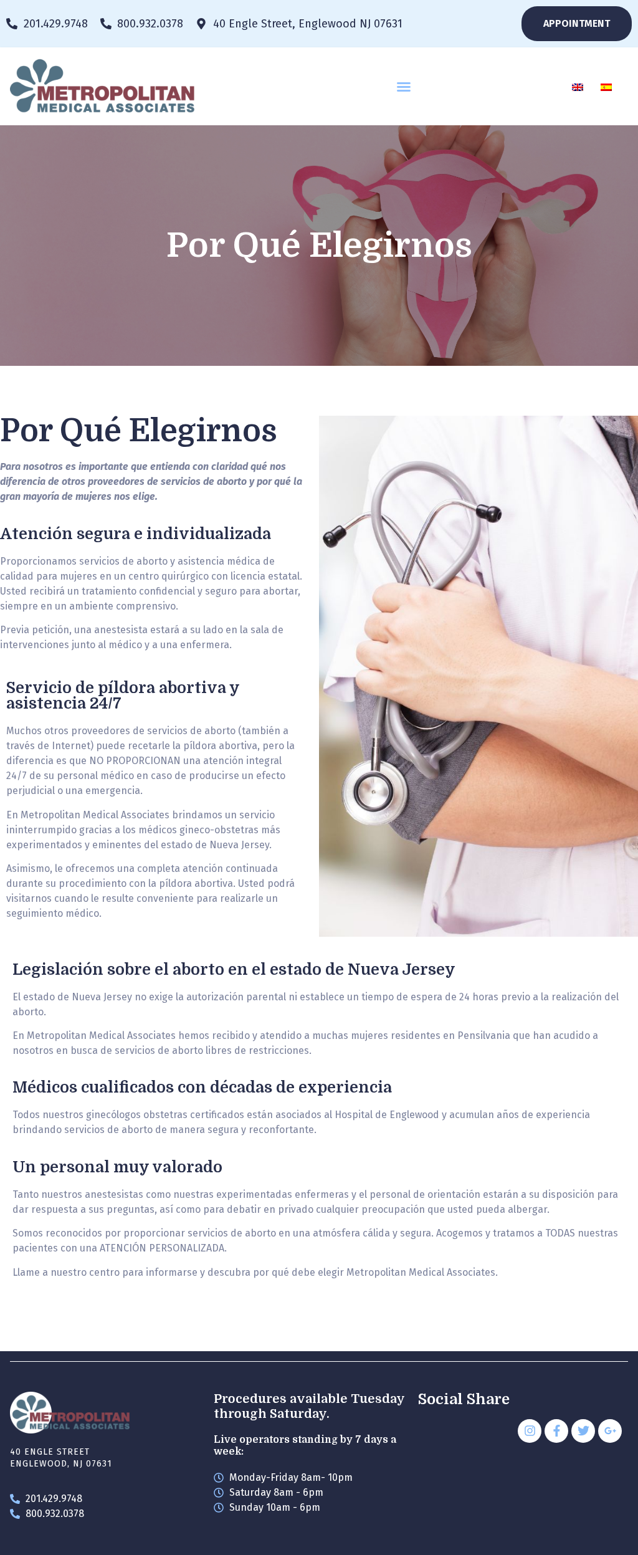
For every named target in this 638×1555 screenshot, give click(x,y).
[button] (404, 86)
